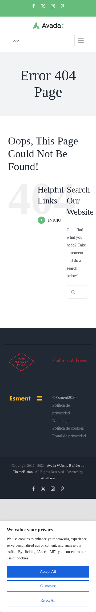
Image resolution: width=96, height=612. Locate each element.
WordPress (48, 478)
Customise (48, 586)
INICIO (54, 220)
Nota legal (61, 420)
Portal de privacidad (69, 436)
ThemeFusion (23, 472)
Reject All (48, 600)
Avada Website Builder (63, 466)
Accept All (48, 572)
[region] (48, 566)
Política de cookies (68, 428)
